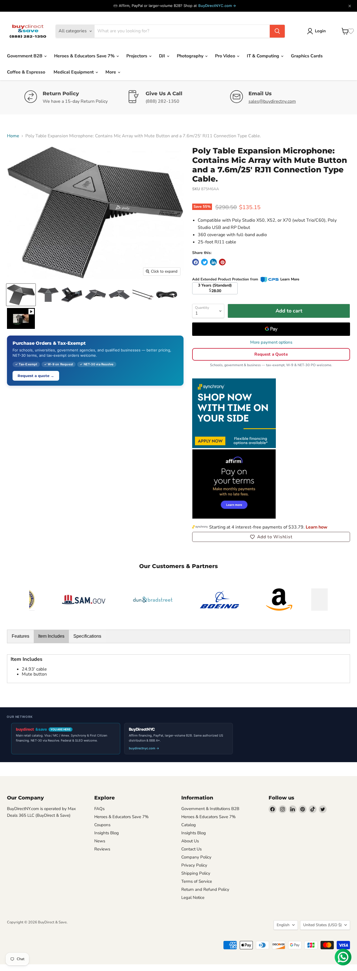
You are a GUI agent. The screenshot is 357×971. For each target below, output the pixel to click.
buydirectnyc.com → (144, 748)
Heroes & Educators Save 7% (85, 56)
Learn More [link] (289, 279)
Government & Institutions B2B (210, 808)
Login (320, 31)
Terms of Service (196, 881)
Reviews (102, 849)
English (283, 925)
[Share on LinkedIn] (213, 262)
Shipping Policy (195, 873)
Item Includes (51, 636)
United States (322, 925)
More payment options (271, 342)
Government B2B (25, 56)
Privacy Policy (194, 865)
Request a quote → (36, 375)
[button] (271, 537)
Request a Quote (271, 354)
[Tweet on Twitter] (204, 262)
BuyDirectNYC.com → (217, 5)
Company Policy (196, 857)
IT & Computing (263, 56)
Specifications (87, 636)
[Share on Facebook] (195, 262)
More (111, 72)
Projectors (137, 56)
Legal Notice (192, 897)
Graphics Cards (307, 56)
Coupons (102, 825)
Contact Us (191, 849)
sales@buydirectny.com (272, 101)
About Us (190, 841)
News (99, 841)
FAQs (99, 808)
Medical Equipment (74, 72)
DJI (162, 56)
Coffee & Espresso (26, 72)
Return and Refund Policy (205, 889)
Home (13, 135)
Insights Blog (106, 833)
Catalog (188, 825)
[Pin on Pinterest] (222, 262)
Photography (190, 56)
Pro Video (225, 56)
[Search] (277, 31)
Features (20, 636)
